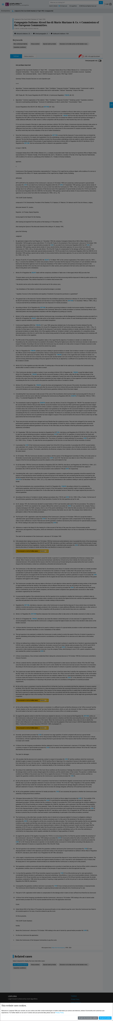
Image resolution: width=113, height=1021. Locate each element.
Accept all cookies (105, 1018)
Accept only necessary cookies (88, 1018)
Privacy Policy (59, 1012)
